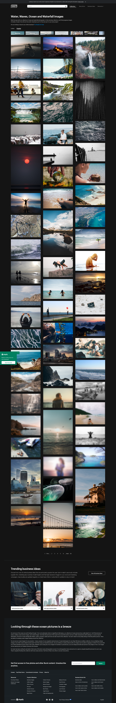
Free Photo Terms (20, 672)
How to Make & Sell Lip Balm (81, 685)
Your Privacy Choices (64, 699)
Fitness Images (62, 691)
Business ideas (91, 6)
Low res (35, 55)
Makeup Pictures (62, 680)
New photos (82, 6)
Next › (67, 553)
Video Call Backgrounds (48, 693)
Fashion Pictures (46, 680)
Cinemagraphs (62, 686)
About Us (46, 672)
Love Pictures (62, 688)
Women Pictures (30, 688)
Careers (13, 672)
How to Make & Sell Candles (97, 688)
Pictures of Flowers (31, 691)
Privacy (41, 672)
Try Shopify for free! (39, 24)
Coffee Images (30, 682)
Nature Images (46, 682)
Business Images (30, 680)
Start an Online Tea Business (81, 682)
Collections (72, 6)
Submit (100, 663)
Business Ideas (78, 680)
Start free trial (8, 362)
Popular (19, 28)
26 (70, 553)
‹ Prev (47, 553)
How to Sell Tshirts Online (81, 690)
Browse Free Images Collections (15, 682)
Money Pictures (46, 684)
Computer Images (63, 684)
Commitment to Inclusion (32, 672)
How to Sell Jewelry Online (81, 688)
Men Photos (45, 688)
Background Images (47, 686)
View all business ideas (96, 573)
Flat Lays (29, 686)
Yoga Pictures (46, 691)
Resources (100, 6)
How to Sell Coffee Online (97, 685)
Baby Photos (29, 693)
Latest (12, 28)
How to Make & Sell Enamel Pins (97, 682)
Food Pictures (62, 682)
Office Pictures (30, 684)
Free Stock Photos (15, 680)
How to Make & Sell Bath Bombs (98, 680)
